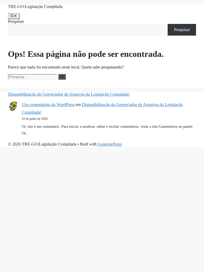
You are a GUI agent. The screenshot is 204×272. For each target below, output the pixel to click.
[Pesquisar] (62, 77)
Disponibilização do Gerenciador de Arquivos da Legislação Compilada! (69, 94)
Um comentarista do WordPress (48, 104)
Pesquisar (16, 21)
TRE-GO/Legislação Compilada (35, 6)
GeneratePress (110, 144)
